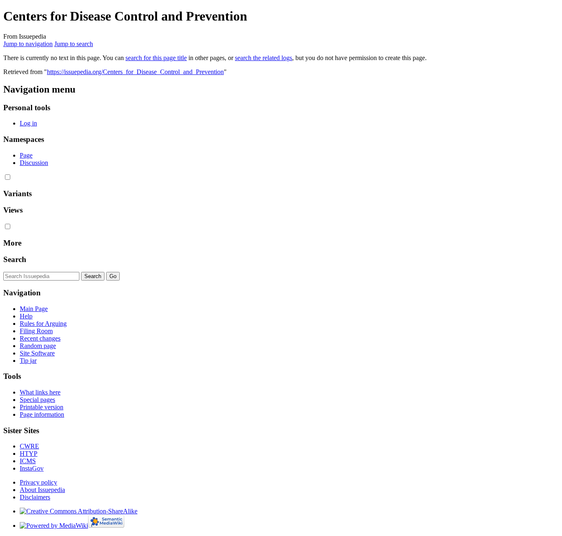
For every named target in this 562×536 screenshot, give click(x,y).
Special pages (37, 399)
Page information (42, 414)
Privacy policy (38, 482)
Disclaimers (35, 497)
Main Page (34, 308)
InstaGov (32, 468)
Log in (28, 123)
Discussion (34, 162)
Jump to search (73, 43)
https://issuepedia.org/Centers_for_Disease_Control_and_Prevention (135, 71)
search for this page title (156, 57)
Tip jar (28, 360)
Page (26, 155)
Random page (38, 345)
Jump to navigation (28, 43)
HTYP (28, 453)
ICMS (28, 460)
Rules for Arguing (43, 323)
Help (26, 316)
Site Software (37, 353)
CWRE (29, 446)
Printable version (41, 407)
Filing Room (36, 330)
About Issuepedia (42, 489)
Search (14, 259)
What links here (40, 392)
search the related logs (263, 57)
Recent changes (40, 338)
